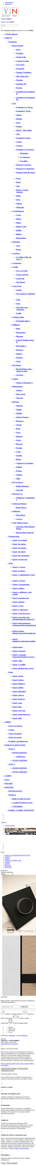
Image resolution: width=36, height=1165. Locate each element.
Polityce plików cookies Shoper (19, 1148)
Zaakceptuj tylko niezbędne (9, 1068)
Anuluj (3, 1163)
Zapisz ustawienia (12, 1163)
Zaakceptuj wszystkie (8, 1070)
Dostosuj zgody (23, 1068)
